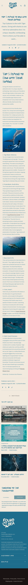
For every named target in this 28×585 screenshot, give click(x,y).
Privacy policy (13, 578)
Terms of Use (23, 503)
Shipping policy (9, 581)
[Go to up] (25, 582)
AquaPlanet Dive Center (13, 214)
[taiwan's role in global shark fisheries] (14, 413)
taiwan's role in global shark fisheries (13, 412)
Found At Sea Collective (6, 534)
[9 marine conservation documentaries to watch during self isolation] (14, 438)
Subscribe (20, 497)
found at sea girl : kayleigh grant (12, 474)
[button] (2, 5)
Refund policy (6, 578)
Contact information (17, 581)
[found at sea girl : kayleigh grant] (14, 466)
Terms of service (21, 578)
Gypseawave (9, 536)
